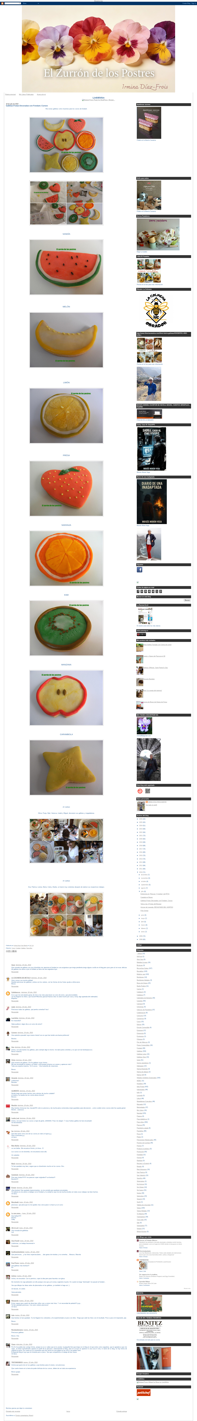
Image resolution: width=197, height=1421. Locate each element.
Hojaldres (140, 1084)
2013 (141, 862)
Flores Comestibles (143, 1045)
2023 (141, 829)
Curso (13, 948)
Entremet (140, 1030)
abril (142, 922)
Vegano (139, 1228)
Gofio (138, 1060)
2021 (141, 835)
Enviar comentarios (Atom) (24, 1415)
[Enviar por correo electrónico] (7, 951)
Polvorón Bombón (149, 679)
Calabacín (140, 992)
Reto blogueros (142, 1169)
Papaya (139, 1116)
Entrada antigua (122, 1411)
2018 (141, 845)
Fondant (18, 948)
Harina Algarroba (142, 1069)
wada (13, 1007)
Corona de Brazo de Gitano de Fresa (155, 702)
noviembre (144, 878)
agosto (143, 888)
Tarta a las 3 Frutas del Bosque (151, 904)
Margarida (14, 1301)
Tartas (139, 1208)
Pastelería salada (142, 1128)
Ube (138, 1223)
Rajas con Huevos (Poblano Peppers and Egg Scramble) (157, 1276)
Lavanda (139, 1095)
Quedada (140, 1155)
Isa (12, 1131)
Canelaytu (14, 1175)
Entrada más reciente (13, 1411)
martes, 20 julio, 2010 (32, 1252)
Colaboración (141, 1013)
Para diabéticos (142, 1119)
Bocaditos (140, 971)
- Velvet (139, 953)
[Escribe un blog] (9, 951)
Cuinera (14, 1032)
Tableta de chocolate (143, 1205)
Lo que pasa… (16, 1213)
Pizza (139, 1134)
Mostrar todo (187, 1288)
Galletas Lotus (141, 1054)
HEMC (139, 1081)
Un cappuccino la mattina (148, 1274)
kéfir (138, 1092)
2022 (141, 832)
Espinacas (140, 1036)
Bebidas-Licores (142, 962)
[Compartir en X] (11, 951)
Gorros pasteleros (143, 1063)
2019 (141, 842)
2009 (141, 936)
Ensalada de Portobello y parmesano (159, 1262)
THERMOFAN (143, 1260)
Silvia (13, 1060)
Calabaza (140, 995)
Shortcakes (140, 1181)
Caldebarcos (16, 992)
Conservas (140, 1018)
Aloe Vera (140, 959)
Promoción (140, 1152)
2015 (141, 855)
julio (142, 891)
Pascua (139, 1125)
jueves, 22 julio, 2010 (30, 1362)
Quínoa (139, 1157)
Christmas (140, 1007)
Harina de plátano (142, 1072)
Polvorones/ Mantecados (145, 1140)
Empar (13, 1187)
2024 (141, 825)
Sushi (139, 1202)
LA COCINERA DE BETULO (21, 978)
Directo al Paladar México (148, 1240)
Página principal (10, 94)
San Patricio (141, 1172)
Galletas (23, 948)
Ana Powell (15, 1241)
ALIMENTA (15, 1091)
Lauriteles (14, 1018)
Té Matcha (140, 1214)
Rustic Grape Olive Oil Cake (148, 1283)
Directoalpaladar (145, 1251)
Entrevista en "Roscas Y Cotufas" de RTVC (155, 894)
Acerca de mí (41, 94)
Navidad (139, 1113)
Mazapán (140, 1104)
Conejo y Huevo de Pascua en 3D (154, 656)
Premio (139, 1146)
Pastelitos (140, 1131)
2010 (141, 872)
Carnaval (140, 1004)
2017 (141, 849)
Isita (12, 1315)
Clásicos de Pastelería (144, 1010)
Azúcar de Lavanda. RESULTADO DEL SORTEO (157, 907)
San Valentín (141, 1175)
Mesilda (14, 1105)
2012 (141, 865)
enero (143, 932)
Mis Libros (140, 1110)
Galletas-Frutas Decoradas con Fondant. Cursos (156, 900)
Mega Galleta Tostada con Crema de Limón (157, 645)
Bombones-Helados (143, 980)
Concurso (140, 1015)
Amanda (14, 1078)
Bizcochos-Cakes (142, 968)
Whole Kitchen (141, 1231)
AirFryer (139, 956)
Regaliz (139, 1166)
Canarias (140, 1001)
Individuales (141, 1089)
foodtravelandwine (17, 1252)
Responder (14, 972)
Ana (12, 1047)
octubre (143, 881)
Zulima (13, 1276)
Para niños (29, 948)
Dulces (139, 1024)
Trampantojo (141, 1217)
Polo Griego (144, 911)
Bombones (140, 977)
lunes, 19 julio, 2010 (26, 1202)
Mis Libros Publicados (26, 94)
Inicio (68, 1411)
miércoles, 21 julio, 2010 (24, 1344)
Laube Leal (15, 1118)
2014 (141, 859)
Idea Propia (140, 1086)
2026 (141, 819)
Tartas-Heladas (142, 1211)
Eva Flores (15, 1263)
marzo (143, 925)
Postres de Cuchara (143, 1143)
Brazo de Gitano (142, 983)
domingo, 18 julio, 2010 (23, 965)
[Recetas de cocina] (143, 1395)
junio (143, 915)
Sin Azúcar (140, 1184)
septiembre (145, 885)
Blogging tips (98, 1)
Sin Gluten (140, 1187)
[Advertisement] (164, 159)
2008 (141, 939)
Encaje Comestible (143, 1027)
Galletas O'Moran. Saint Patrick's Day (155, 668)
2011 (141, 869)
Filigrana (139, 1039)
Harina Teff (140, 1075)
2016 (141, 852)
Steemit (139, 1199)
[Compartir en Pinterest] (15, 951)
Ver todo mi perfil (151, 805)
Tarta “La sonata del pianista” (152, 690)
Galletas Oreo (141, 1057)
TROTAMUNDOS (17, 1362)
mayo (143, 918)
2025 (141, 822)
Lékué (139, 1098)
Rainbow (139, 1160)
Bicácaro (140, 965)
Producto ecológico (143, 1149)
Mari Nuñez (15, 1146)
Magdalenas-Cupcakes (144, 1101)
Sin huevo (140, 1190)
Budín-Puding (141, 986)
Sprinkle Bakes (144, 1281)
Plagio (139, 1137)
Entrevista (140, 1033)
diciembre (144, 875)
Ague (13, 965)
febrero (143, 928)
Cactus (139, 989)
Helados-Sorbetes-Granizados (147, 1078)
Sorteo (139, 1193)
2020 (141, 839)
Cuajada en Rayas (147, 897)
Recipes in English (143, 1163)
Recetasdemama (17, 1330)
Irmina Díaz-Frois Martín (21, 945)
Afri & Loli (15, 1228)
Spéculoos (140, 1196)
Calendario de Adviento (144, 998)
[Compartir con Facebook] (13, 951)
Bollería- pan (141, 974)
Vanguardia (140, 1225)
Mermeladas (141, 1107)
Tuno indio (140, 1220)
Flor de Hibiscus (142, 1042)
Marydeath (15, 1202)
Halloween (140, 1066)
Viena (13, 1344)
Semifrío (139, 1178)
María (13, 1163)
